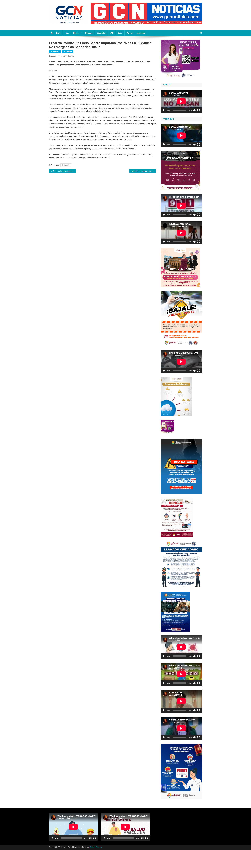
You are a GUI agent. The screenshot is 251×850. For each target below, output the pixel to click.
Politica (130, 33)
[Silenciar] (194, 110)
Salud (120, 33)
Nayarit (76, 33)
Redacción (69, 56)
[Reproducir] (164, 110)
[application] (181, 101)
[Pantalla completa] (198, 110)
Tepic (67, 33)
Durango (88, 33)
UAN (111, 33)
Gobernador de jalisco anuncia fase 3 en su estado (64, 171)
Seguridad (141, 33)
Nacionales (101, 33)
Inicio (58, 33)
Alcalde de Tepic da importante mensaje (143, 171)
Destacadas (55, 52)
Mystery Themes (96, 847)
